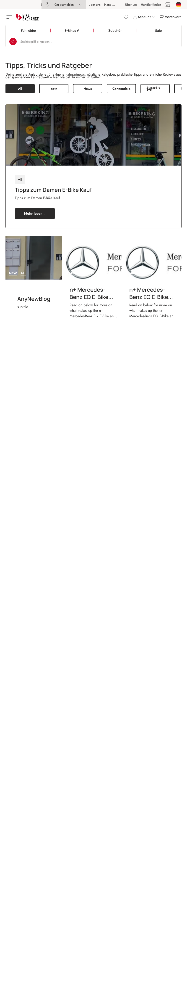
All (20, 88)
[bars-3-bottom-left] (9, 16)
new (54, 88)
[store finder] (168, 4)
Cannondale (121, 88)
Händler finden (114, 4)
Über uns (94, 4)
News (87, 88)
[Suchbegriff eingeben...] (13, 41)
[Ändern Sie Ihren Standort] (179, 5)
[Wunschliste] (126, 17)
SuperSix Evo (153, 88)
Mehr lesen (33, 213)
